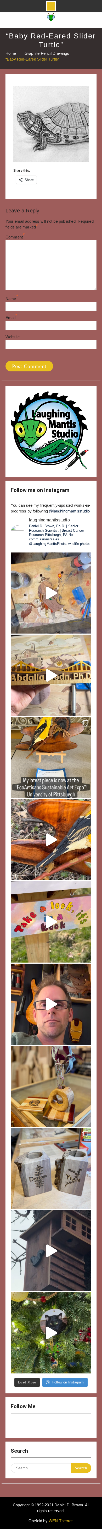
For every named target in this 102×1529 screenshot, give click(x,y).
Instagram (17, 1425)
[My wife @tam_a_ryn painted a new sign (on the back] (51, 921)
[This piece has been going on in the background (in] (51, 593)
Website (12, 337)
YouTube (31, 1425)
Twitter (45, 1425)
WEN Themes (61, 1520)
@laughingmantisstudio (69, 511)
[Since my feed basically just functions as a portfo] (51, 1250)
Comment (14, 237)
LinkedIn (58, 1425)
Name (10, 298)
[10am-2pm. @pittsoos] (51, 757)
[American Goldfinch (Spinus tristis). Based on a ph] (51, 839)
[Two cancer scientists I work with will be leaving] (51, 1168)
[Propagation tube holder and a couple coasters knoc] (51, 1086)
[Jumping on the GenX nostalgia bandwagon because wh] (51, 1004)
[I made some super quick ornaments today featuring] (51, 1332)
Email (10, 317)
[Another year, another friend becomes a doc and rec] (51, 675)
